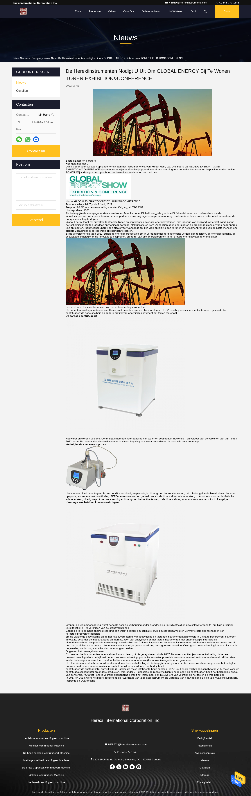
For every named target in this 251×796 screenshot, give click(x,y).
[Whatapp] (27, 139)
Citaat (227, 11)
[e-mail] (36, 139)
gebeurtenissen (151, 11)
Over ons (129, 11)
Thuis (78, 11)
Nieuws (24, 58)
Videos (112, 11)
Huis (14, 58)
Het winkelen (175, 11)
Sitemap (204, 774)
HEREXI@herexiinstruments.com (188, 2)
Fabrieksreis (205, 745)
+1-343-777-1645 (228, 2)
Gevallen (205, 767)
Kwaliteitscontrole (205, 752)
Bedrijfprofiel (204, 738)
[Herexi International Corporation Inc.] (23, 11)
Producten (95, 11)
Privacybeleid (204, 782)
